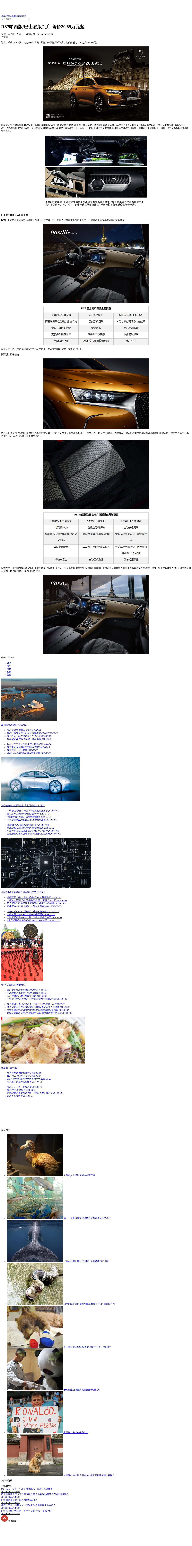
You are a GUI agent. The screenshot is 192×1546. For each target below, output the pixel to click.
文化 (9, 671)
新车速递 (21, 16)
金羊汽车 (5, 16)
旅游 (9, 663)
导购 (13, 16)
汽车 (9, 666)
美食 (9, 674)
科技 (9, 669)
